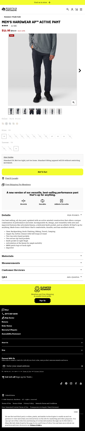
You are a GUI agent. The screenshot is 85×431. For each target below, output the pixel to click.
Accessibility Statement (11, 334)
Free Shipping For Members (18, 185)
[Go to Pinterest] (66, 384)
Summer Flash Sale (12, 17)
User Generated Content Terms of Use (15, 407)
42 (58, 136)
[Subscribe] (82, 366)
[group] (42, 295)
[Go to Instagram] (71, 384)
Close (76, 411)
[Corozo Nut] (2, 123)
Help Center (9, 318)
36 (40, 136)
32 (22, 136)
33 (28, 136)
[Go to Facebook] (75, 384)
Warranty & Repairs (9, 330)
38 (46, 136)
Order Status (7, 326)
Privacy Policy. (36, 425)
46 (70, 136)
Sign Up (43, 301)
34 (34, 136)
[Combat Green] (13, 123)
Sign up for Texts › (17, 377)
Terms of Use (27, 371)
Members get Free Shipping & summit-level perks (42, 295)
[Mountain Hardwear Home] (9, 9)
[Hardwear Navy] (10, 123)
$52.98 (6, 30)
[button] (81, 9)
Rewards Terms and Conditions (46, 403)
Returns (5, 322)
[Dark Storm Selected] (6, 123)
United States (10, 395)
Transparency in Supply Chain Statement (44, 407)
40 (52, 136)
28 (4, 136)
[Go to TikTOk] (61, 384)
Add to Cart (42, 172)
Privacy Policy (39, 371)
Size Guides (8, 157)
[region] (40, 418)
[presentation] (68, 9)
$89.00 (14, 31)
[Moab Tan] (17, 123)
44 (64, 136)
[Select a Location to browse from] (3, 395)
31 (16, 136)
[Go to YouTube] (80, 384)
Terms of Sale (17, 403)
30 (10, 136)
